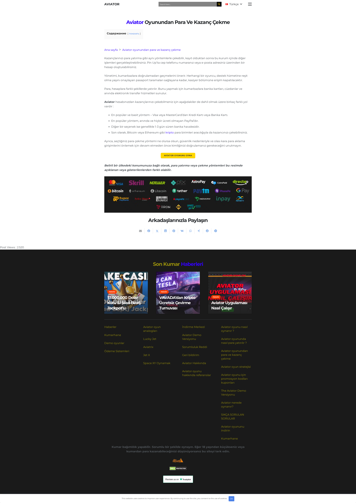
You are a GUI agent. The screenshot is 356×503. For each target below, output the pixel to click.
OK (231, 499)
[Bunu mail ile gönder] (140, 231)
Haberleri (192, 264)
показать (134, 33)
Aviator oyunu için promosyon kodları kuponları (234, 378)
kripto (169, 132)
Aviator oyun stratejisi (236, 366)
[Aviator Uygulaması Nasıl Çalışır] (230, 293)
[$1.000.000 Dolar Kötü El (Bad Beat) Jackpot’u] (126, 293)
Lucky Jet (149, 339)
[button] (234, 4)
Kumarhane (112, 335)
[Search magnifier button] (219, 4)
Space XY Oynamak (156, 363)
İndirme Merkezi (193, 327)
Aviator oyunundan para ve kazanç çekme (234, 354)
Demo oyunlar (114, 343)
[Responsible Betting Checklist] (178, 460)
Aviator (135, 22)
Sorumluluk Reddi (194, 347)
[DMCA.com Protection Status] (178, 469)
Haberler (110, 327)
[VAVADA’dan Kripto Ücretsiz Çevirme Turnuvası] (178, 293)
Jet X (146, 355)
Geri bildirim (190, 355)
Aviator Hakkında (194, 363)
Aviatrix (148, 347)
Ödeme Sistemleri (116, 351)
